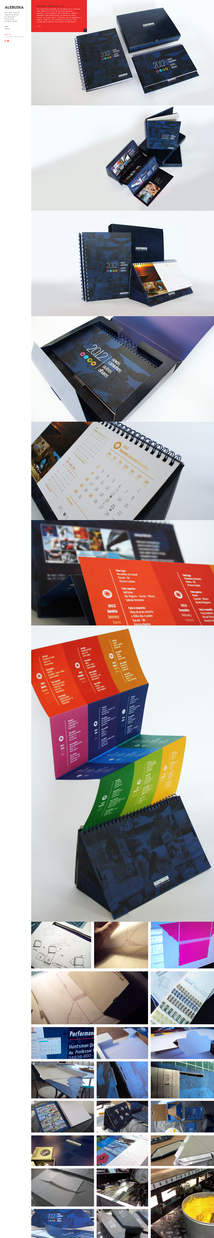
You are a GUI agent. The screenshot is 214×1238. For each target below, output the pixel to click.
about (6, 26)
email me (7, 34)
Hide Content (85, 30)
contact (7, 29)
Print (39, 26)
